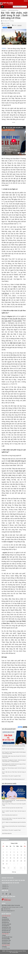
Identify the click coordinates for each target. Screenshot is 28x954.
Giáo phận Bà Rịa (5, 919)
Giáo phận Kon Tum (6, 941)
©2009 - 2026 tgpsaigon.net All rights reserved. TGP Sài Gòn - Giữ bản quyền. (14, 952)
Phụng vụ (4, 10)
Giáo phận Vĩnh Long (6, 930)
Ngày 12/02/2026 (6, 23)
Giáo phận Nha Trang (6, 940)
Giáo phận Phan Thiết (6, 927)
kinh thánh (19, 25)
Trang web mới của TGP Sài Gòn (10, 882)
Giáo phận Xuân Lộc (6, 932)
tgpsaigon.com (5, 886)
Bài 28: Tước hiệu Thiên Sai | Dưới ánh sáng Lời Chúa (13, 748)
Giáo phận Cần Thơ (6, 920)
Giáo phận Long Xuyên (6, 924)
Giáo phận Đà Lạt (5, 922)
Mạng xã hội (5, 890)
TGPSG (4, 48)
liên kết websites (6, 913)
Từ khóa (14, 25)
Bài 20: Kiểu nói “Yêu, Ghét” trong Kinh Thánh (11, 776)
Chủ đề (4, 25)
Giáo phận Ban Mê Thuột (7, 937)
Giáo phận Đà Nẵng (6, 938)
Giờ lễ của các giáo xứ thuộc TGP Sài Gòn (13, 880)
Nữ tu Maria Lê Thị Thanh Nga (8, 20)
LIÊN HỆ (3, 903)
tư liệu (8, 25)
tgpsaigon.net (5, 885)
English (26, 0)
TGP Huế (4, 935)
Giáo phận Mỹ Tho (5, 925)
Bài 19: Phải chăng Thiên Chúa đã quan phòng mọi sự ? (13, 779)
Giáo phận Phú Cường (6, 928)
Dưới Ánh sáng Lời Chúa (13, 10)
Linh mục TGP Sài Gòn (7, 878)
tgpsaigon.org (5, 888)
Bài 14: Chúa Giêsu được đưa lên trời (9, 815)
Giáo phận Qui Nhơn (6, 943)
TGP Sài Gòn (4, 917)
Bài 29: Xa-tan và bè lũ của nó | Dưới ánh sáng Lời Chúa (13, 745)
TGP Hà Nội (4, 946)
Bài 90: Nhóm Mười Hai (7, 833)
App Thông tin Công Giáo (8, 896)
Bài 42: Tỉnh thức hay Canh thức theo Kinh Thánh (12, 807)
